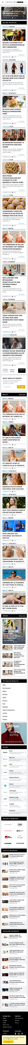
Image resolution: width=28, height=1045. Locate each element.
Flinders (4, 719)
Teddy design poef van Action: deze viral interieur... (19, 647)
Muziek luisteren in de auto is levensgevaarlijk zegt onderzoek (13, 45)
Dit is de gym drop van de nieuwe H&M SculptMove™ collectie (13, 78)
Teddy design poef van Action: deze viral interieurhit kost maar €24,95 (12, 318)
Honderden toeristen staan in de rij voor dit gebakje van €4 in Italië (12, 213)
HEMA (4, 697)
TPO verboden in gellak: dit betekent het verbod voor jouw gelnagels (13, 246)
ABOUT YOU (6, 1025)
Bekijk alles (22, 394)
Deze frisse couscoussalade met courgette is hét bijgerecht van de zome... (13, 179)
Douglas (5, 1020)
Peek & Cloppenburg (8, 710)
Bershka (4, 694)
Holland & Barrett (7, 1027)
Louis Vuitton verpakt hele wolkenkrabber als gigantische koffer (13, 13)
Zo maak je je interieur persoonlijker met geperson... (19, 664)
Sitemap (17, 1020)
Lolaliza (4, 713)
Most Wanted (6, 688)
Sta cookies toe (8, 1041)
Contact (5, 1033)
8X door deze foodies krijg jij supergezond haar (11, 111)
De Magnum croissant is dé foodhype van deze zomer (13, 144)
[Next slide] (24, 13)
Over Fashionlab (19, 1018)
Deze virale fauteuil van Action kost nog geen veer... (19, 655)
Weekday (5, 707)
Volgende (22, 370)
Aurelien (4, 716)
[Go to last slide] (3, 13)
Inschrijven (21, 387)
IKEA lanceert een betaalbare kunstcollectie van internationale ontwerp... (11, 282)
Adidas (4, 691)
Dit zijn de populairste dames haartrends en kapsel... (11, 440)
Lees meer (21, 54)
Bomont (4, 700)
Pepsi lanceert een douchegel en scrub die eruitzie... (12, 536)
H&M (3, 685)
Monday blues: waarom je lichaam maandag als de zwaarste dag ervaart (13, 353)
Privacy (17, 1022)
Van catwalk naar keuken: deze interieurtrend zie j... (19, 672)
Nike (3, 704)
